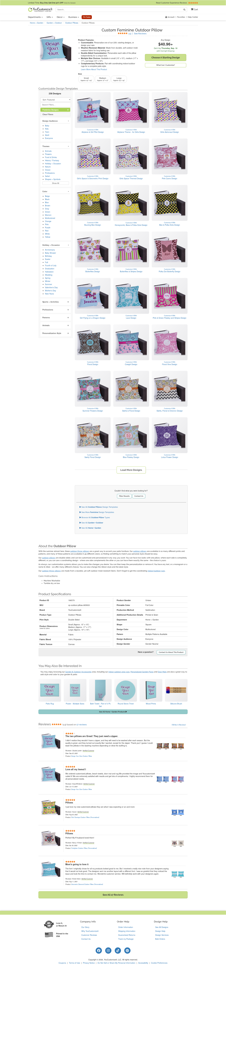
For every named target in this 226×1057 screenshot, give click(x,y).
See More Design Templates (97, 512)
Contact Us (138, 496)
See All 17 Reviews (113, 894)
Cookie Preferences (159, 963)
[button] (193, 9)
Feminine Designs (52, 109)
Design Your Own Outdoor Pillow (81, 756)
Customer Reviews (89, 935)
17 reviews (82, 724)
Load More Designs (131, 470)
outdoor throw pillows (79, 551)
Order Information (125, 927)
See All (92, 523)
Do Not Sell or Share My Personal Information (116, 963)
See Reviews (137, 33)
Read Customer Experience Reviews (172, 3)
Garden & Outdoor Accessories (78, 672)
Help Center (193, 17)
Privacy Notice (89, 963)
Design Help (160, 931)
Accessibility (143, 963)
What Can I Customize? (165, 65)
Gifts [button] (49, 17)
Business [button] (73, 17)
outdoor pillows (139, 551)
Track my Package (126, 939)
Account (170, 17)
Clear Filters (48, 114)
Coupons (62, 963)
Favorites (181, 17)
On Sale (87, 17)
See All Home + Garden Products (112, 712)
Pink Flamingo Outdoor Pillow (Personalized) (85, 817)
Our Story (85, 927)
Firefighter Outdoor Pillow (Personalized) (84, 848)
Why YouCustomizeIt (89, 931)
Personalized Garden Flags (142, 672)
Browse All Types (95, 517)
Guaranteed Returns (126, 935)
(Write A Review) (179, 725)
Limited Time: (51, 3)
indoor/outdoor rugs (156, 571)
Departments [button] (34, 17)
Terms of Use (74, 963)
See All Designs (161, 927)
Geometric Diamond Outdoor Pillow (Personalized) (87, 884)
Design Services (162, 935)
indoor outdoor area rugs (119, 672)
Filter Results (124, 496)
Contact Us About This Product (171, 652)
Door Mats (162, 672)
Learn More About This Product (94, 69)
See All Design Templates (99, 507)
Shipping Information (126, 931)
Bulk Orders (160, 939)
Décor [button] (60, 17)
